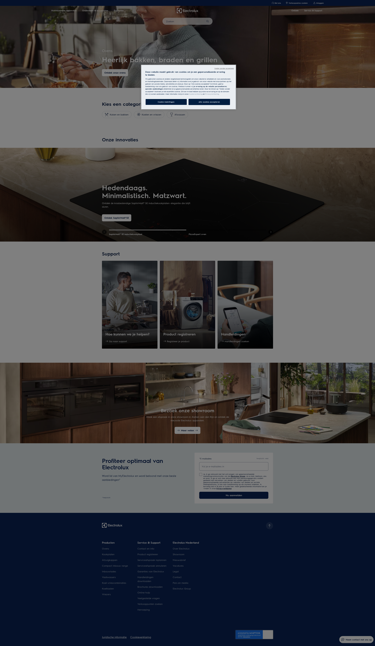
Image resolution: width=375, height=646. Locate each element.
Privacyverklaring (212, 94)
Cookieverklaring (195, 94)
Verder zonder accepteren (224, 68)
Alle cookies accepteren (209, 102)
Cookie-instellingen (166, 102)
